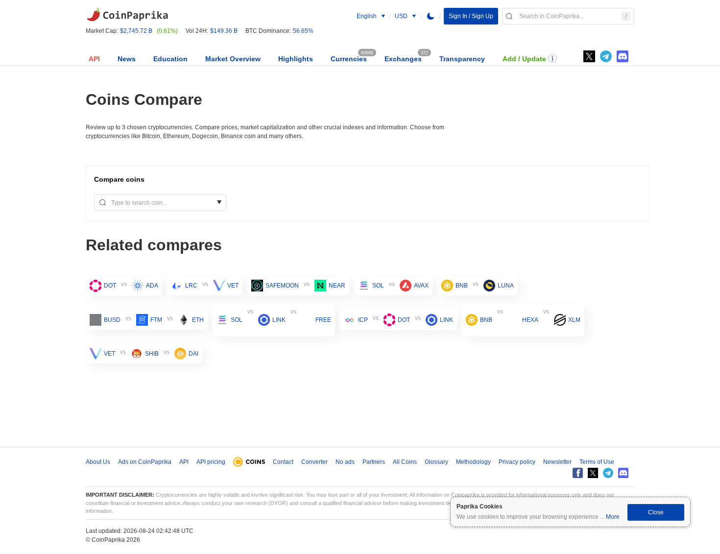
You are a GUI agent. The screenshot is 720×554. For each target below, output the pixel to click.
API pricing (210, 461)
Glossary (436, 461)
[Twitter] (589, 56)
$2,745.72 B (136, 30)
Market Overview (233, 59)
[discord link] (622, 56)
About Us (98, 461)
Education (170, 59)
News (127, 59)
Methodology (473, 461)
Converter (314, 461)
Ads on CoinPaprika (144, 461)
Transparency (462, 59)
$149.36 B (224, 30)
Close (656, 512)
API (94, 59)
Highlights (295, 59)
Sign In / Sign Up (471, 16)
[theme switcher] (430, 16)
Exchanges (403, 59)
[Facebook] (578, 473)
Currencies (349, 59)
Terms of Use (596, 461)
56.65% (303, 30)
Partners (373, 461)
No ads (345, 461)
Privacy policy (517, 461)
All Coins (405, 461)
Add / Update (524, 59)
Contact (283, 461)
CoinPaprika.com (127, 15)
